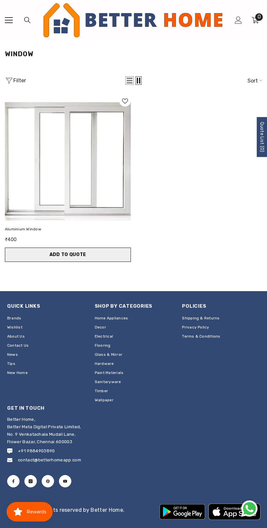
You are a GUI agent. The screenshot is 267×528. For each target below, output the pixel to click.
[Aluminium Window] (68, 158)
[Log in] (238, 20)
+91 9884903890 (36, 450)
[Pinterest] (48, 481)
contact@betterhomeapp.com (49, 459)
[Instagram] (30, 481)
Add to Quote (67, 254)
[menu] (9, 20)
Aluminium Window (23, 229)
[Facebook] (13, 481)
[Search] (27, 20)
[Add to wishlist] (125, 101)
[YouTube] (65, 481)
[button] (129, 80)
